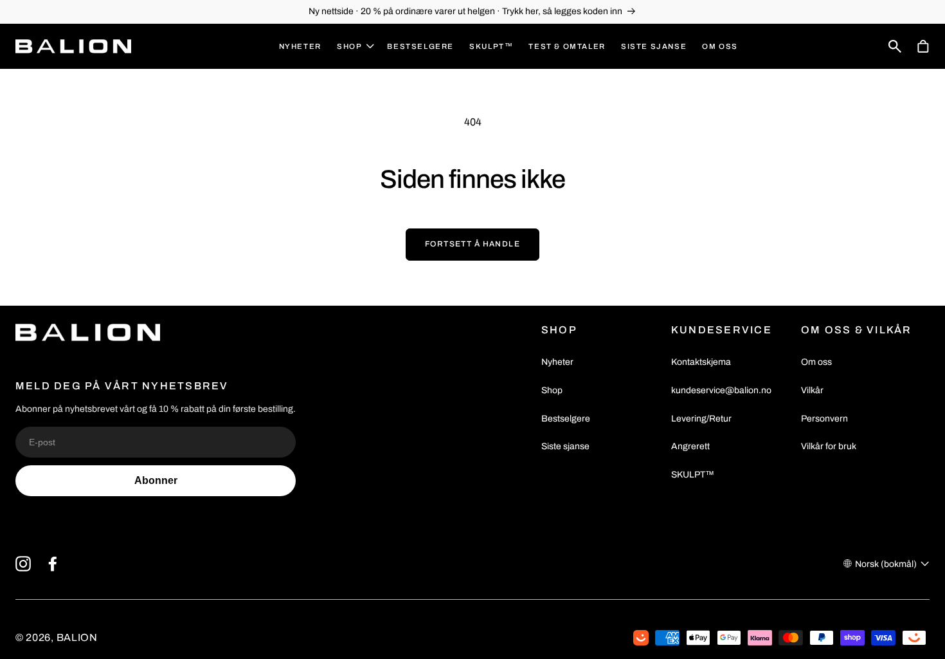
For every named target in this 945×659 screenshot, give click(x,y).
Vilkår (812, 390)
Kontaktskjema (701, 362)
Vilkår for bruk (828, 446)
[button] (354, 46)
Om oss (816, 362)
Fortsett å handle (472, 243)
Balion (77, 637)
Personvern (824, 418)
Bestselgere (565, 418)
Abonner (155, 480)
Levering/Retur (701, 418)
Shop (551, 390)
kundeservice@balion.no (721, 390)
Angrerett (690, 446)
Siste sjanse (565, 446)
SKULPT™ (692, 474)
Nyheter (557, 362)
